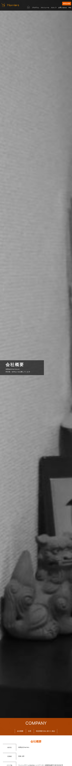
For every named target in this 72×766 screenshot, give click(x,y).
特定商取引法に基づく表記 (45, 731)
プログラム (35, 7)
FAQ (69, 7)
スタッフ (54, 7)
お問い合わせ (62, 7)
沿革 (29, 731)
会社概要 (20, 731)
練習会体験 (66, 3)
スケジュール (45, 7)
